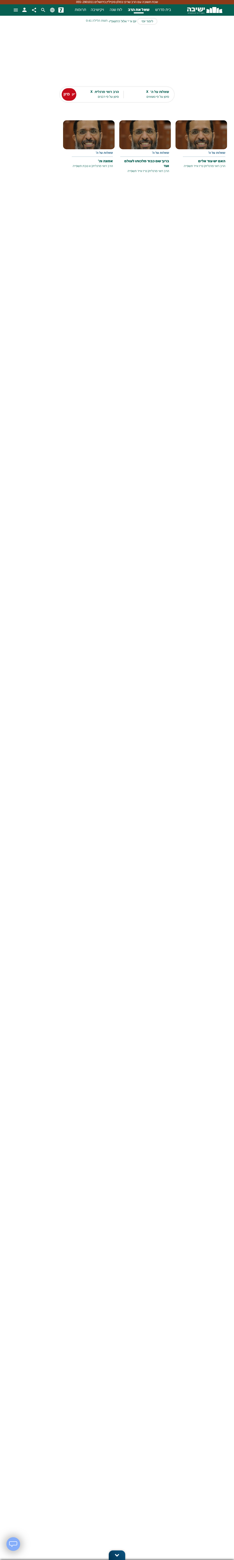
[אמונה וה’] (89, 147)
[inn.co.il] (61, 10)
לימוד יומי (147, 21)
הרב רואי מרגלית (215, 166)
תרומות (80, 10)
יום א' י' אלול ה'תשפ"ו (122, 21)
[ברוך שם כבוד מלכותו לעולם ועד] (145, 150)
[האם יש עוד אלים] (201, 147)
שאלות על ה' (216, 153)
